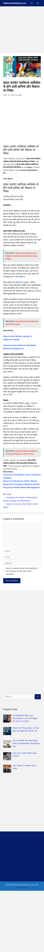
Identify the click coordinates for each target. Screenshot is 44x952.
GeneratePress (22, 887)
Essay (8, 494)
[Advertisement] (22, 30)
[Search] (38, 696)
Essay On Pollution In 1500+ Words (20, 481)
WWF (18, 282)
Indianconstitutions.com (14, 3)
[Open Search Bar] (32, 3)
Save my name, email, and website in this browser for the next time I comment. (22, 571)
